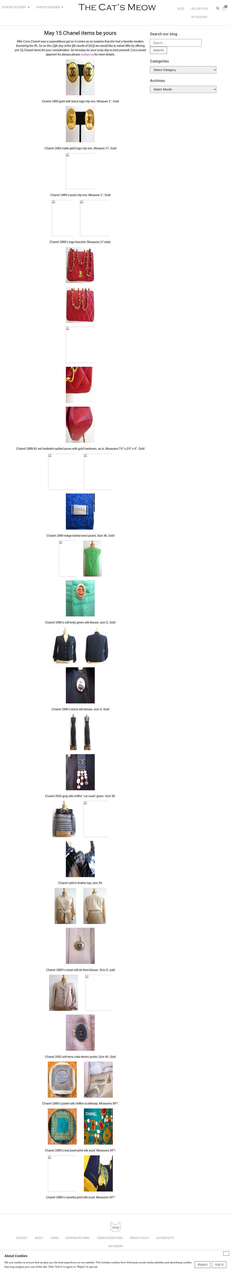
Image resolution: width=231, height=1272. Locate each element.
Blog (181, 8)
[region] (115, 1261)
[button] (218, 8)
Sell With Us (199, 8)
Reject (202, 1264)
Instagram (115, 1246)
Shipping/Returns (78, 1238)
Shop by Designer (48, 7)
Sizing (54, 1238)
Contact (22, 1238)
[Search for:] (176, 43)
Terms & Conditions (110, 1238)
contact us (87, 54)
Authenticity (165, 1238)
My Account (199, 17)
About (39, 1238)
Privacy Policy (139, 1238)
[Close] (226, 1253)
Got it (219, 1264)
